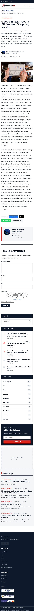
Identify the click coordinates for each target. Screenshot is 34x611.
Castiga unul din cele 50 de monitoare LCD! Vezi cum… (18, 360)
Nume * (3, 275)
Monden (5, 415)
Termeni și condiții (24, 610)
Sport (4, 390)
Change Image (17, 299)
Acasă (3, 10)
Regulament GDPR (6, 610)
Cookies (13, 610)
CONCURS (4, 564)
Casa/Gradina (6, 411)
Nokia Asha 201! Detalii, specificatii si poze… (18, 367)
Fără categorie (10, 10)
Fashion (5, 419)
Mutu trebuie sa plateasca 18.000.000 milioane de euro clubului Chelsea (16, 492)
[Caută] (25, 5)
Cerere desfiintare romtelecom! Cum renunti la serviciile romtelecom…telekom (18, 352)
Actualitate (6, 398)
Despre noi (4, 575)
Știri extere (6, 402)
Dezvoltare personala (6, 567)
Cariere (3, 582)
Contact (18, 610)
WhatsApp (7, 220)
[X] (7, 543)
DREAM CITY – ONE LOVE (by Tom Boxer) (15, 481)
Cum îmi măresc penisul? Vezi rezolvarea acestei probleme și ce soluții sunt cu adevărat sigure (17, 334)
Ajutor (2, 555)
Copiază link (18, 220)
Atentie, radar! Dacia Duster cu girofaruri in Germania (16, 516)
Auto (2, 558)
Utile (4, 386)
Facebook (14, 217)
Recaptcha (4, 291)
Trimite (5, 306)
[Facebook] (3, 543)
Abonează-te (17, 442)
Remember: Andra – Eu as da (11, 504)
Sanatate (5, 394)
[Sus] (30, 608)
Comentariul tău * (6, 261)
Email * (3, 283)
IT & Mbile (6, 406)
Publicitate (4, 579)
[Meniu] (30, 5)
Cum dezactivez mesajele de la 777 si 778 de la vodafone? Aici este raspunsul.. (18, 343)
